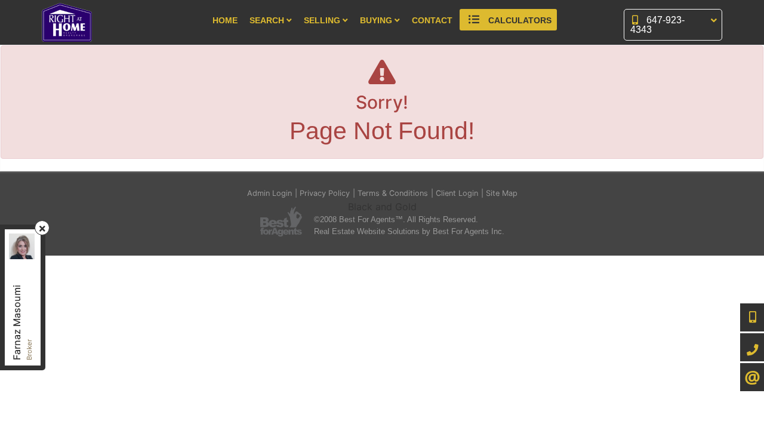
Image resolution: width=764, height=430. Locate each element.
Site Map (501, 193)
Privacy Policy (325, 193)
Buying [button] (377, 20)
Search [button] (267, 20)
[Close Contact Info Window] (42, 228)
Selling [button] (323, 20)
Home (225, 20)
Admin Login (269, 193)
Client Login (457, 193)
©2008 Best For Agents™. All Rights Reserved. (396, 219)
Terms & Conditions (393, 193)
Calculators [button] (519, 20)
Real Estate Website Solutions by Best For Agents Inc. (409, 231)
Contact (432, 20)
